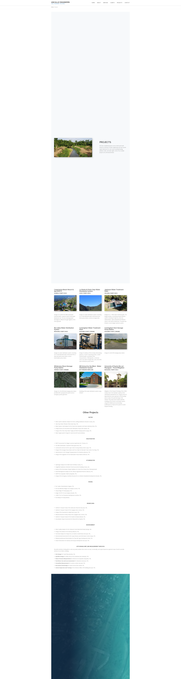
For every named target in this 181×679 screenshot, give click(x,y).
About (99, 2)
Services (105, 2)
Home (93, 2)
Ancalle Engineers (60, 2)
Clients (112, 2)
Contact (127, 2)
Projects (119, 2)
